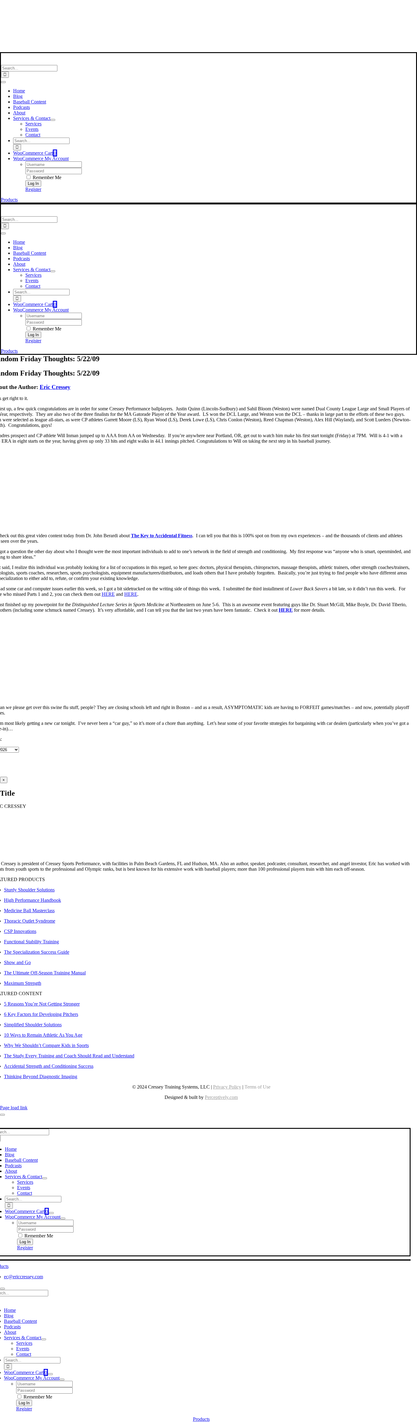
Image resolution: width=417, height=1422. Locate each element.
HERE (108, 594)
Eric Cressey (55, 387)
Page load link (13, 1107)
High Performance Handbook (32, 900)
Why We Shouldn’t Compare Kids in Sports (46, 1045)
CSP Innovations (20, 931)
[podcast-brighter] (201, 49)
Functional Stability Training (31, 941)
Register (33, 189)
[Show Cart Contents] (51, 1213)
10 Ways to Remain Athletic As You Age (43, 1035)
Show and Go (17, 962)
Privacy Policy (227, 1086)
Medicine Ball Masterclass (29, 910)
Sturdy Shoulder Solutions (29, 889)
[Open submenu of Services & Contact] (52, 120)
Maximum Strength (22, 983)
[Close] (2, 1115)
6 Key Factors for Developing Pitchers (41, 1014)
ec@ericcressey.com (23, 1276)
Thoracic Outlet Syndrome (29, 920)
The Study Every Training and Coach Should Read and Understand (69, 1055)
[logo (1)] (41, 62)
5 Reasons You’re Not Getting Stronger (42, 1003)
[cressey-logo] (201, 7)
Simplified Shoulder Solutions (33, 1024)
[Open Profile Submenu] (62, 1218)
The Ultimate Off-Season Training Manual (45, 972)
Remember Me (46, 177)
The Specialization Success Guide (36, 952)
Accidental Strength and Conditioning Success (48, 1066)
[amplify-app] (201, 33)
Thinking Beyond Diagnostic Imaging (40, 1076)
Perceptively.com (221, 1097)
